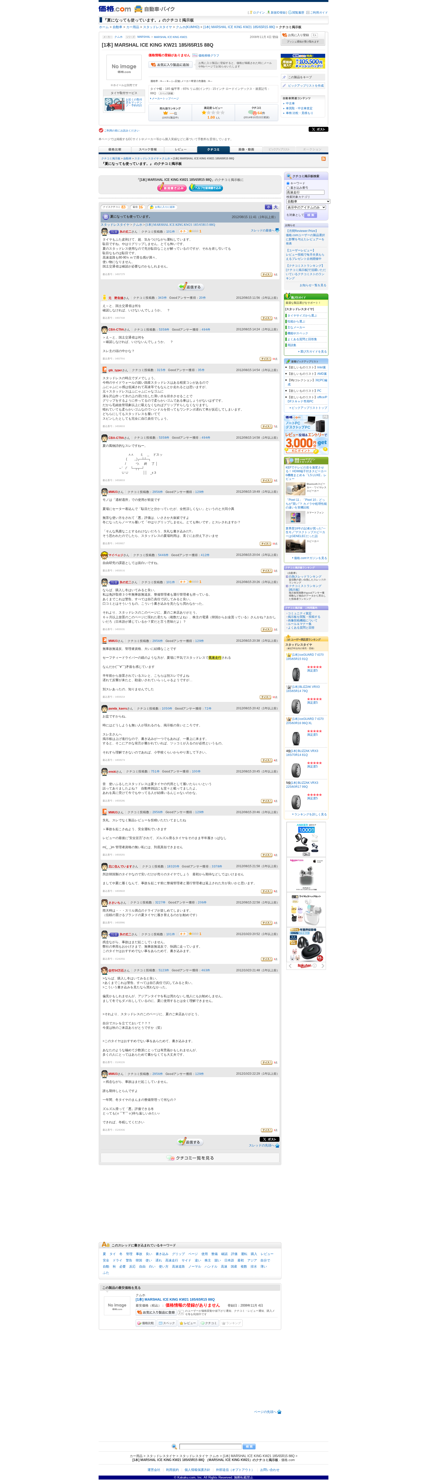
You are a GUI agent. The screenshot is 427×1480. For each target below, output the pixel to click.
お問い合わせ (269, 1470)
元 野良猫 (115, 298)
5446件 (163, 555)
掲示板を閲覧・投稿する (304, 616)
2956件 (157, 492)
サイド (186, 1260)
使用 (204, 1254)
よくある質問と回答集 (302, 339)
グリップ (178, 1254)
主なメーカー (296, 327)
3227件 (160, 902)
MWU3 (113, 492)
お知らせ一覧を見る (313, 285)
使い (149, 1260)
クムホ (118, 37)
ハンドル (211, 1266)
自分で (265, 1260)
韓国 (139, 1260)
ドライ (117, 1260)
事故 (139, 1254)
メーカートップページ (165, 98)
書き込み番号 (299, 187)
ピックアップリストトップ (309, 408)
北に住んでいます (120, 866)
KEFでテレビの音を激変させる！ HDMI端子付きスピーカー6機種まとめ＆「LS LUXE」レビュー (306, 473)
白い (152, 1266)
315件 (161, 370)
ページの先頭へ (265, 1412)
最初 (240, 1260)
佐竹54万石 (116, 970)
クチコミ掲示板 (110, 158)
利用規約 (172, 1470)
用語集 (291, 345)
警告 (129, 1260)
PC (319, 391)
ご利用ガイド (319, 12)
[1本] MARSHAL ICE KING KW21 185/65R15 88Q (180, 224)
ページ (193, 1254)
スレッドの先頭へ (262, 1145)
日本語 (229, 1260)
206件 (202, 902)
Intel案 (321, 367)
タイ (112, 1254)
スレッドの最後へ (263, 230)
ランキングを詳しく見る (310, 814)
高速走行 (171, 1260)
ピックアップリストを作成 (306, 85)
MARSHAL (143, 37)
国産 (234, 1266)
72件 (208, 708)
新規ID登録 (278, 12)
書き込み (162, 1254)
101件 (170, 231)
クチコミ (211, 1323)
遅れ (158, 1260)
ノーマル (194, 1266)
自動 (106, 1266)
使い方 (164, 1266)
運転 (244, 1254)
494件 (206, 329)
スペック (169, 1323)
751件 (155, 771)
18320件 (173, 866)
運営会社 (154, 1470)
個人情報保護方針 (197, 1470)
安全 (106, 1260)
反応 (132, 1266)
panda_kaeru (117, 708)
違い (198, 1260)
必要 (122, 1266)
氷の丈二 (125, 231)
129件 (199, 492)
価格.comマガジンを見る (310, 558)
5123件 (164, 970)
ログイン (259, 12)
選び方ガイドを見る (313, 351)
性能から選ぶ (296, 321)
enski (112, 771)
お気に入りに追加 (165, 207)
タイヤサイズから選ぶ (302, 315)
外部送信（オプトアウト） (235, 1470)
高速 (224, 1266)
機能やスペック (297, 333)
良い (149, 1254)
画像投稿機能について (303, 620)
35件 (201, 370)
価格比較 (148, 1323)
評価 (234, 1254)
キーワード (297, 183)
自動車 (127, 158)
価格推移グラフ (208, 55)
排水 (254, 1266)
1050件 (167, 708)
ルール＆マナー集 (300, 624)
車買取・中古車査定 (299, 108)
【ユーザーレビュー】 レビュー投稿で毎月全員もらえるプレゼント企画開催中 (305, 255)
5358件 (164, 329)
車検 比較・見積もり (299, 113)
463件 (205, 970)
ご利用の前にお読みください (121, 130)
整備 (214, 1254)
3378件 (217, 866)
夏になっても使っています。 (131, 216)
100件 (196, 771)
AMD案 (322, 373)
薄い (263, 1266)
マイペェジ (115, 555)
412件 (205, 555)
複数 (244, 1266)
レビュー (267, 1254)
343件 (162, 298)
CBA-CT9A (116, 329)
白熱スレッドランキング (305, 576)
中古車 (290, 103)
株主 (208, 1260)
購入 (254, 1254)
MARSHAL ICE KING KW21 (170, 37)
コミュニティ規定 (300, 613)
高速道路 (178, 1266)
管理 (129, 1254)
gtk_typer (115, 370)
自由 (142, 1266)
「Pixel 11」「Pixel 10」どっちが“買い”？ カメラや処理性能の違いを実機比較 (306, 503)
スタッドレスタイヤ (146, 158)
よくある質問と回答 (301, 627)
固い (217, 1260)
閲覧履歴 (298, 12)
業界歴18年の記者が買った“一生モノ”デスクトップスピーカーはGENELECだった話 (306, 532)
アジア (252, 1260)
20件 (202, 298)
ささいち (114, 902)
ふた (106, 1272)
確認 (224, 1254)
